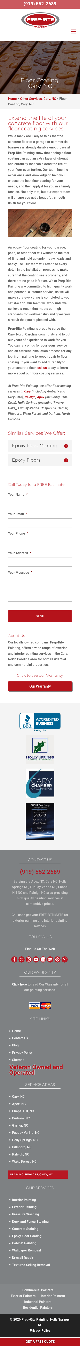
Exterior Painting (24, 1207)
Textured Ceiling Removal (31, 1265)
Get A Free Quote (40, 1342)
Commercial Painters (37, 1290)
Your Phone (18, 533)
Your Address (19, 553)
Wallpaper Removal (26, 1250)
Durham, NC (21, 1118)
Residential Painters (38, 1307)
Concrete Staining (25, 1229)
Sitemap (18, 1060)
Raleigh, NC (20, 1154)
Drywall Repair (22, 1258)
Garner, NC (20, 1125)
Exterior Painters (23, 1296)
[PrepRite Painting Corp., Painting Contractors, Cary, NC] (40, 722)
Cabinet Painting (24, 1243)
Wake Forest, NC (24, 1161)
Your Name (17, 494)
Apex (40, 397)
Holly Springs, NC (25, 1140)
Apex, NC (19, 1104)
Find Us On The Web (40, 949)
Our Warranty (40, 686)
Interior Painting (24, 1200)
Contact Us (20, 1038)
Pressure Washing (25, 1214)
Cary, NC (18, 1096)
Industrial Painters (37, 1302)
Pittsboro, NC (21, 1147)
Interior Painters (53, 1296)
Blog (15, 1045)
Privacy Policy (22, 1053)
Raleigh (30, 397)
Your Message (20, 573)
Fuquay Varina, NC (25, 1133)
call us (42, 368)
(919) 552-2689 (40, 871)
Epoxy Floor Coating (26, 1236)
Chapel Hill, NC (23, 1111)
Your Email (17, 514)
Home (16, 1031)
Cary (27, 391)
